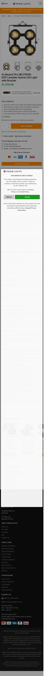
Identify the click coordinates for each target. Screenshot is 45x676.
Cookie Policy (24, 192)
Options (9, 197)
